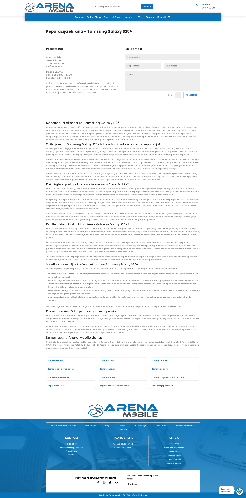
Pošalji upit (192, 94)
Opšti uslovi (161, 425)
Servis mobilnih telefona (63, 425)
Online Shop (94, 17)
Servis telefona (112, 17)
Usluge (126, 17)
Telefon (206, 4)
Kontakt (161, 17)
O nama (150, 17)
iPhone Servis (174, 451)
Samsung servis (174, 455)
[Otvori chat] (239, 491)
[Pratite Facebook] (98, 482)
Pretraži (147, 6)
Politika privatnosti (185, 425)
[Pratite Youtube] (116, 482)
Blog (140, 17)
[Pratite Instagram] (104, 482)
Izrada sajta (90, 425)
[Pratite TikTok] (110, 482)
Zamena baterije (174, 463)
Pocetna (79, 17)
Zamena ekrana (174, 459)
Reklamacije (140, 425)
